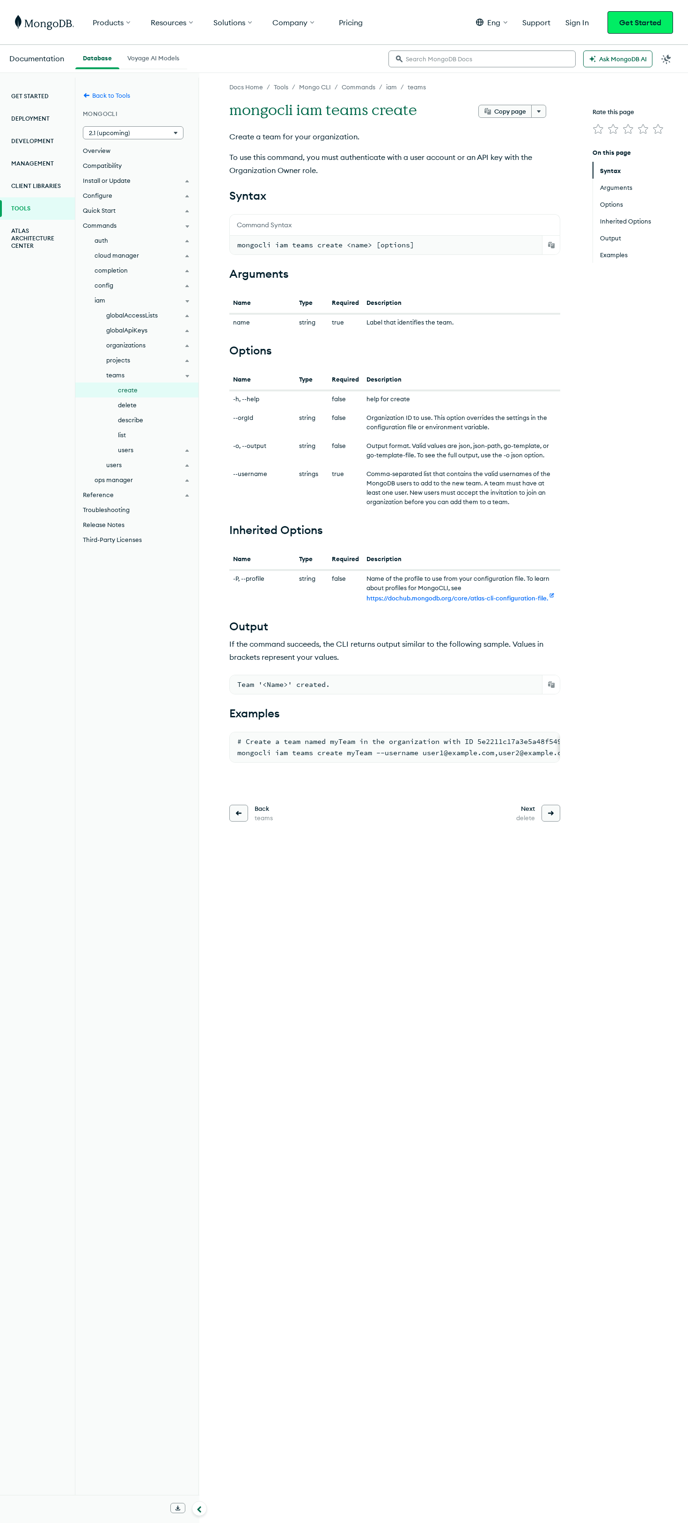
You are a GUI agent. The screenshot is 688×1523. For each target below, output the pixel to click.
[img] (598, 129)
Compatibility (102, 165)
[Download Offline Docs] (177, 1508)
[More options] (538, 111)
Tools (281, 87)
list (122, 435)
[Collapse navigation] (199, 1508)
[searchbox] (482, 59)
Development (32, 140)
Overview (96, 150)
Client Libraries (36, 185)
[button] (491, 22)
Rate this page (613, 111)
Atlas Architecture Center (32, 238)
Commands (358, 87)
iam (391, 87)
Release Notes (103, 524)
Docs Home (246, 87)
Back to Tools (111, 95)
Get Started (640, 22)
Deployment (30, 118)
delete (127, 405)
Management (32, 163)
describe (130, 420)
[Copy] (551, 245)
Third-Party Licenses (112, 539)
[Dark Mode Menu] (666, 58)
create (128, 390)
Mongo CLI (315, 87)
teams (417, 87)
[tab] (97, 57)
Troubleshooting (106, 509)
